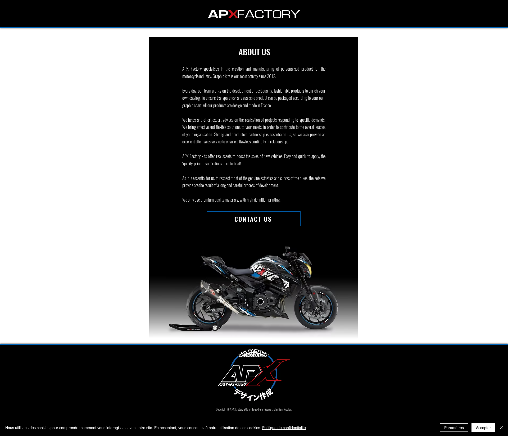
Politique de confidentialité (284, 427)
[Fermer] (501, 427)
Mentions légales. (283, 409)
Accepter (483, 427)
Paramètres (454, 427)
